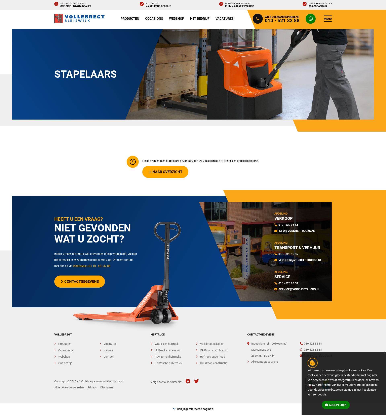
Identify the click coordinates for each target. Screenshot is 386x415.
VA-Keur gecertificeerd (214, 350)
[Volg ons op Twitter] (196, 381)
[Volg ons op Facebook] (188, 381)
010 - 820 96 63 (288, 224)
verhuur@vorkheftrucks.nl (300, 260)
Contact (109, 356)
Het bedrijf (199, 19)
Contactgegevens (81, 281)
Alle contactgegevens (264, 361)
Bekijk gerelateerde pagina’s (195, 409)
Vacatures (225, 19)
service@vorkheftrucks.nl (299, 289)
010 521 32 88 (313, 343)
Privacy (92, 387)
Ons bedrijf (65, 363)
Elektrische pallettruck (168, 363)
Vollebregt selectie (211, 343)
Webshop (176, 19)
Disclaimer (106, 387)
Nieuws (108, 350)
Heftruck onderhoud (212, 356)
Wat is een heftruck (167, 343)
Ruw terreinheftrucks (168, 356)
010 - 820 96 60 (288, 283)
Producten (130, 19)
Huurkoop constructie (213, 363)
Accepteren (338, 405)
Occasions (154, 19)
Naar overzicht (167, 172)
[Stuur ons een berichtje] (312, 19)
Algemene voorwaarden (69, 387)
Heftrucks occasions (167, 350)
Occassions (65, 350)
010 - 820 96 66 (288, 254)
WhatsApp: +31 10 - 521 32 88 (91, 265)
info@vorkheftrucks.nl (296, 230)
